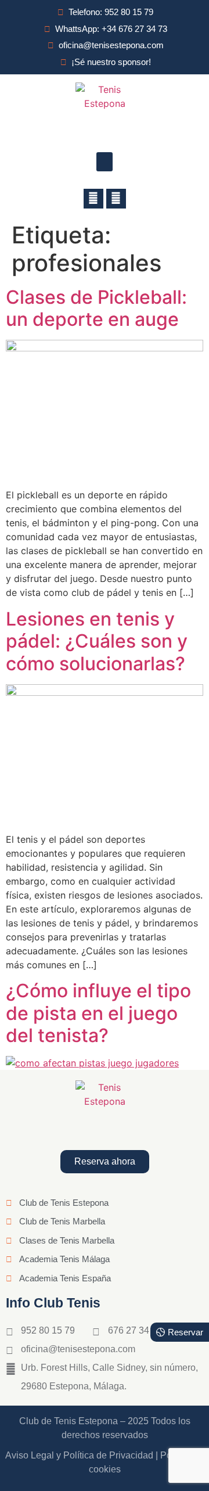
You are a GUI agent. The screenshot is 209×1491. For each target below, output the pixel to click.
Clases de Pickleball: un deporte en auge (96, 308)
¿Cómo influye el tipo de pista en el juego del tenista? (98, 1013)
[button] (104, 161)
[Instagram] (116, 199)
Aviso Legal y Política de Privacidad (79, 1455)
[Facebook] (93, 199)
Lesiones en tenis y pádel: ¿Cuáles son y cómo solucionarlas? (97, 641)
